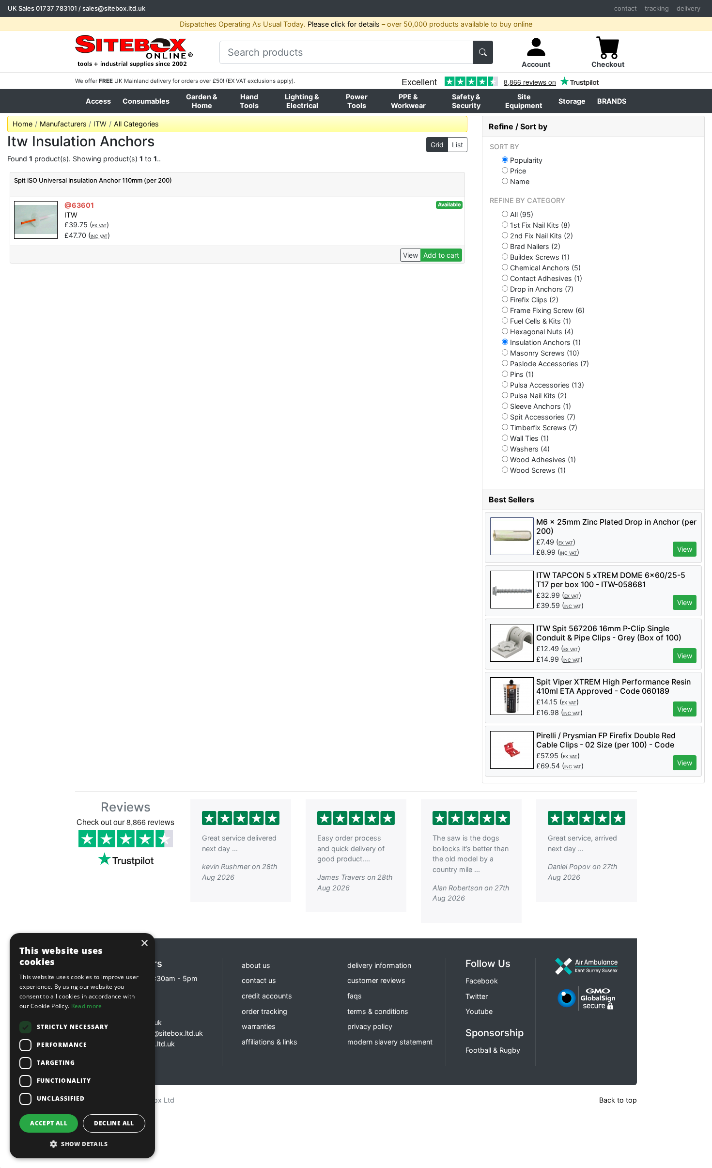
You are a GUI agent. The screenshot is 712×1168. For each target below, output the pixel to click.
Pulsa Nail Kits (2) (537, 395)
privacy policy (369, 1026)
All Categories (136, 124)
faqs (354, 996)
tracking (657, 8)
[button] (82, 1144)
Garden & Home (201, 101)
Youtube (479, 1011)
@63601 (79, 205)
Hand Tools (249, 101)
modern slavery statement (390, 1042)
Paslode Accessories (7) (548, 363)
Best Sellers (511, 499)
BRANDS (611, 101)
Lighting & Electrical (302, 101)
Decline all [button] (114, 1123)
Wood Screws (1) (537, 470)
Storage (572, 101)
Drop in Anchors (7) (540, 288)
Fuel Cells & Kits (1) (539, 320)
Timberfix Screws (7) (542, 427)
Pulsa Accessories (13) (546, 384)
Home (22, 124)
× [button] (144, 943)
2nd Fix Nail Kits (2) (540, 235)
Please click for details (344, 24)
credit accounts (267, 996)
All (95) (520, 214)
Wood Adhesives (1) (542, 459)
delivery (688, 8)
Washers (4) (529, 448)
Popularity (525, 159)
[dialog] (82, 1045)
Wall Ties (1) (528, 438)
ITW (70, 215)
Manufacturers (63, 124)
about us (256, 965)
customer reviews (376, 980)
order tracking (264, 1011)
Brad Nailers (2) (534, 246)
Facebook (481, 981)
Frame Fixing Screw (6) (546, 310)
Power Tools (357, 101)
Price (517, 170)
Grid (437, 144)
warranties (259, 1026)
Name (518, 181)
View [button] (684, 549)
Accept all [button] (48, 1123)
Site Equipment (523, 101)
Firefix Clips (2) (533, 299)
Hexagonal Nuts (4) (540, 331)
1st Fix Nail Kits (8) (539, 224)
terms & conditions (377, 1011)
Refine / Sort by (518, 126)
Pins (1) (521, 374)
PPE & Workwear (408, 101)
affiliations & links (269, 1042)
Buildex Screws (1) (539, 256)
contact (625, 8)
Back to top (618, 1100)
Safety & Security (466, 101)
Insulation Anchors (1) (544, 342)
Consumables (146, 101)
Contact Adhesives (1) (545, 278)
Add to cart (441, 255)
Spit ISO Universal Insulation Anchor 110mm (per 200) (93, 180)
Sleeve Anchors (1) (539, 406)
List (457, 144)
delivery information (379, 965)
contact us (259, 980)
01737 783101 (56, 8)
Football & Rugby (492, 1050)
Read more (86, 1006)
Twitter (476, 996)
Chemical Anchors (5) (544, 267)
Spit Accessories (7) (541, 416)
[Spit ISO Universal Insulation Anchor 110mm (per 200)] (36, 219)
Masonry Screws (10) (543, 352)
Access (98, 101)
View (410, 255)
